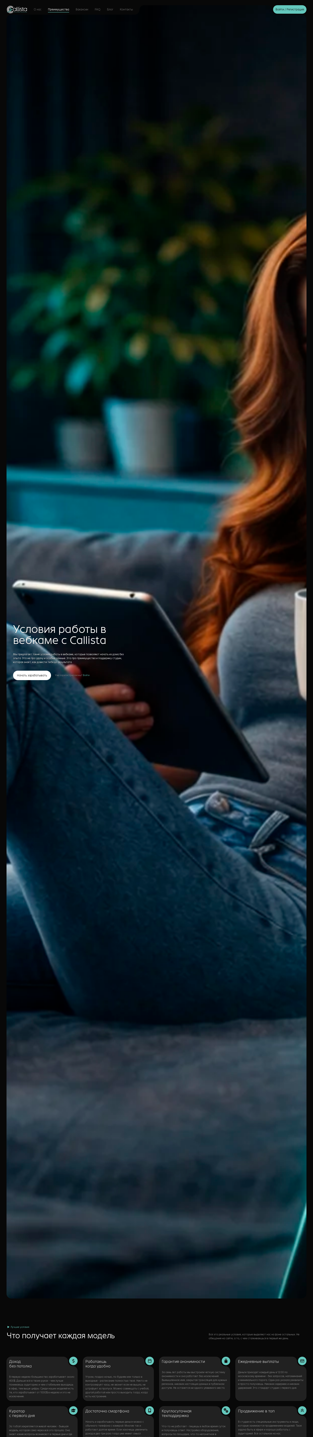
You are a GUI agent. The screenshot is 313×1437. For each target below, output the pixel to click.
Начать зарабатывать (32, 675)
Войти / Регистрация (290, 9)
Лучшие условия (19, 1327)
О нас (37, 9)
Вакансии (82, 9)
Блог (110, 9)
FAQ (97, 9)
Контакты (126, 9)
